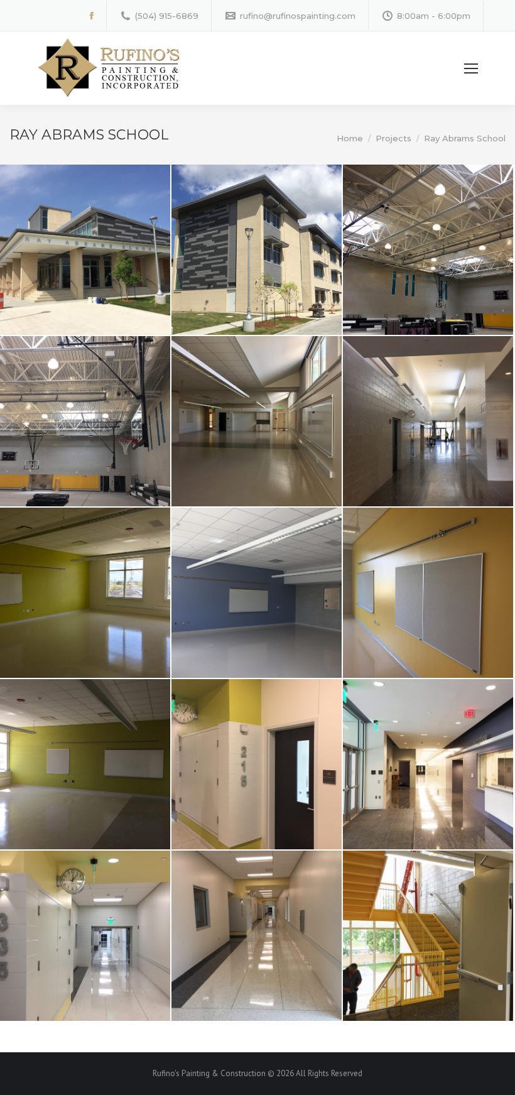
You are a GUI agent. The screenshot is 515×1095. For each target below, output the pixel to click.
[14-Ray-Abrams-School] (428, 936)
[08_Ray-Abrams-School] (428, 593)
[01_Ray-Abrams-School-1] (85, 250)
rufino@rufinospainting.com (297, 16)
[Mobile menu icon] (471, 68)
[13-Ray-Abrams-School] (256, 936)
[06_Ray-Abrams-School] (256, 593)
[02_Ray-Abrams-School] (428, 250)
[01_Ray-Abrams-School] (256, 250)
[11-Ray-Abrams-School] (428, 764)
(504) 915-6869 (166, 16)
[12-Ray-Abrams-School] (85, 936)
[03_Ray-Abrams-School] (256, 421)
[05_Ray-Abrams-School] (85, 593)
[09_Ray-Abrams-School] (85, 764)
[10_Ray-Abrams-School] (256, 764)
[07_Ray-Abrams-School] (85, 421)
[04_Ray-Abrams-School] (428, 421)
